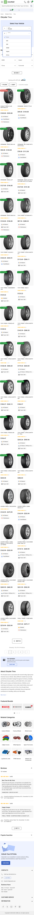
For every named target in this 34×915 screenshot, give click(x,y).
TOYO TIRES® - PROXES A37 (7, 323)
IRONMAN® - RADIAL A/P (7, 179)
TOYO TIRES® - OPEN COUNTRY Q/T (8, 359)
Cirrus (3, 65)
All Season (5, 116)
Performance (6, 122)
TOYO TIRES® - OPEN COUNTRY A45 (8, 471)
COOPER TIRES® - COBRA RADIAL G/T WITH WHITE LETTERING (7, 543)
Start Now (12, 664)
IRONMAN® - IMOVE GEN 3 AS (8, 144)
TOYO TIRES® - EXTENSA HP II (25, 215)
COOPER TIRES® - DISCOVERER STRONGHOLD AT (8, 580)
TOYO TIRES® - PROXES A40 (7, 432)
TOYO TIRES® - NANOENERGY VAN (8, 288)
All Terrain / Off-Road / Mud (26, 372)
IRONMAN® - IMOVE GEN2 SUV (8, 215)
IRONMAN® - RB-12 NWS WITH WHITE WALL (25, 145)
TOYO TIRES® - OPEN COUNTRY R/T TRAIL (25, 433)
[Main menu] (2, 2)
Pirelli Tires (5, 707)
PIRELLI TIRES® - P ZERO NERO (25, 618)
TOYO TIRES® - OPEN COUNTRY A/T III (25, 359)
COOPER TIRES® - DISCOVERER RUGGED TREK (25, 580)
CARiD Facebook (3, 906)
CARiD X (7, 906)
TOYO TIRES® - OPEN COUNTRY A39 (25, 471)
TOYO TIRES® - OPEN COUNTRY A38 (25, 397)
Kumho (28, 707)
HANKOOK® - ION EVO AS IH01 (10, 792)
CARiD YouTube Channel (11, 906)
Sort (13, 84)
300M (3, 60)
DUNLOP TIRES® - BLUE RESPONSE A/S (6, 107)
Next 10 (17, 828)
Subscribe (6, 863)
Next (27, 652)
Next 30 (18, 641)
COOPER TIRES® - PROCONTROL (8, 506)
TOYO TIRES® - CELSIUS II (7, 252)
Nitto (17, 707)
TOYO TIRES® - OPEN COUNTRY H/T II (25, 324)
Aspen (20, 60)
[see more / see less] (17, 72)
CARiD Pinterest (15, 906)
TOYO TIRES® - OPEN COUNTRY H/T (25, 253)
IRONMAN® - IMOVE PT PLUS (25, 106)
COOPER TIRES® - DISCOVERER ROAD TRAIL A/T (25, 542)
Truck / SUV (5, 191)
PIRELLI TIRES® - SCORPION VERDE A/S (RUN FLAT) (15, 816)
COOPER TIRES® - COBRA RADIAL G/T (24, 507)
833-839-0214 (12, 874)
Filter (5, 84)
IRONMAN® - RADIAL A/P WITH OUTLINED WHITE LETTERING (25, 180)
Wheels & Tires (8, 14)
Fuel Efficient (6, 119)
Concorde (21, 65)
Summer (5, 298)
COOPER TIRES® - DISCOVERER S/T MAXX (8, 619)
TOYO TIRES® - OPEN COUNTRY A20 (8, 397)
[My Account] (28, 2)
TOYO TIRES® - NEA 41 (23, 287)
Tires (14, 14)
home (2, 14)
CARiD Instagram (19, 906)
